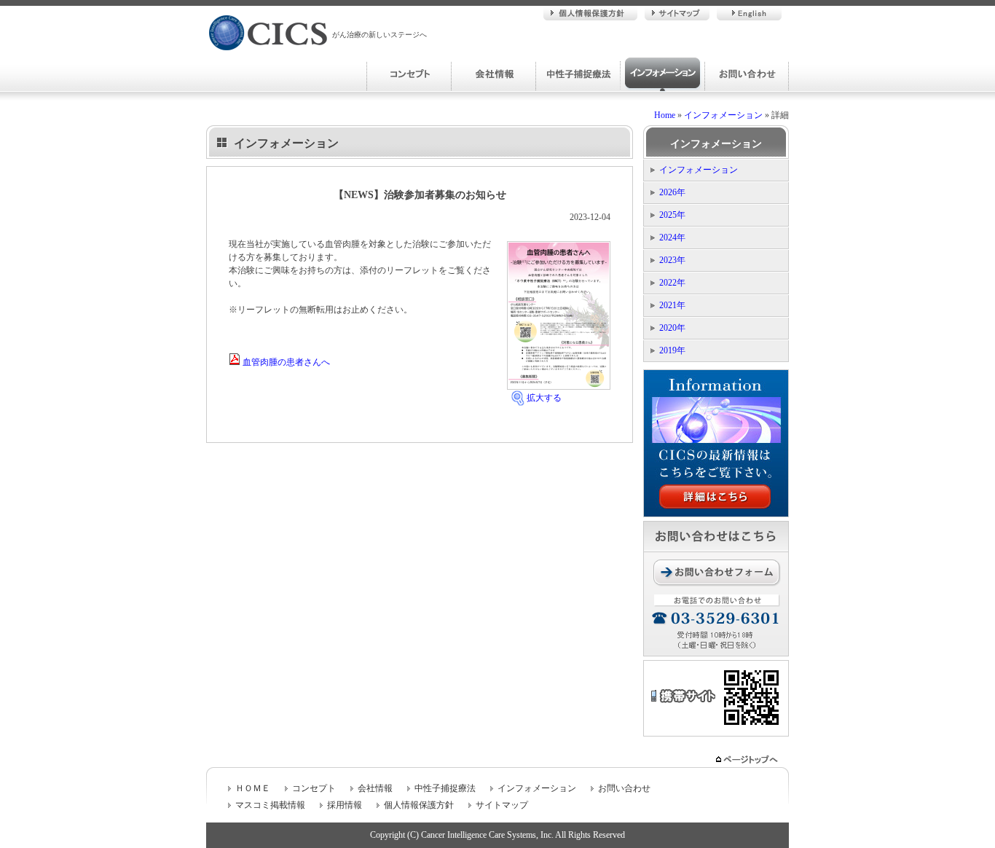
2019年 (672, 350)
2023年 (672, 260)
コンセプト (408, 74)
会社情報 (493, 74)
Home (664, 115)
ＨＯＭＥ (252, 788)
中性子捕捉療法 (577, 74)
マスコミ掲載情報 (270, 805)
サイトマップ (677, 13)
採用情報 (344, 805)
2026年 (672, 192)
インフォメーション (662, 74)
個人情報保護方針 (590, 13)
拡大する (544, 398)
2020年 (672, 328)
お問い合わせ (746, 74)
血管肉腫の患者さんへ (285, 362)
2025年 (672, 215)
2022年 (672, 283)
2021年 (672, 305)
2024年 (672, 237)
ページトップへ (748, 759)
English (749, 13)
